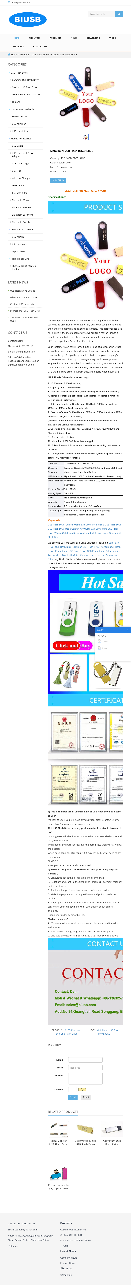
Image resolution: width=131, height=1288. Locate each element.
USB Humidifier (20, 131)
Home (16, 37)
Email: (60, 1067)
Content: (59, 1075)
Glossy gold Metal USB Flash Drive (85, 1142)
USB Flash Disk (63, 546)
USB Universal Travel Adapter (23, 155)
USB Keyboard (19, 243)
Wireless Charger (21, 178)
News (74, 37)
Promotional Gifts (20, 258)
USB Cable (17, 145)
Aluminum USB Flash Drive (112, 1142)
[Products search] (119, 14)
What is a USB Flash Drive (23, 297)
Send (73, 1097)
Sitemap (13, 1246)
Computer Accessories (92, 555)
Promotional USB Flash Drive (106, 524)
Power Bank (18, 185)
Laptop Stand (19, 251)
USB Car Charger (21, 163)
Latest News (68, 1251)
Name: (60, 1059)
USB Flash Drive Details (22, 290)
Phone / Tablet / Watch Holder (24, 267)
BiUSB (101, 636)
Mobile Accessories (21, 138)
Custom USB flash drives (23, 304)
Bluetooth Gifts (70, 555)
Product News (67, 1263)
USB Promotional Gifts (99, 550)
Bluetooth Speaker (22, 222)
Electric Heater (20, 116)
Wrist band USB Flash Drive (94, 533)
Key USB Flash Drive (90, 529)
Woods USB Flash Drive (66, 533)
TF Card (16, 101)
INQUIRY (59, 180)
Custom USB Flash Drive (64, 54)
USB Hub (16, 170)
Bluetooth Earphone (22, 214)
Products (55, 37)
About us (34, 37)
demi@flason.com (20, 2)
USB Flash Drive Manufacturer (63, 529)
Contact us (40, 46)
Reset (86, 1097)
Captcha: (59, 1089)
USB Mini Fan (19, 123)
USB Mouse (18, 236)
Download (93, 37)
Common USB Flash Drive (86, 546)
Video (112, 37)
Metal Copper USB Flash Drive (58, 1142)
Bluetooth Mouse (21, 200)
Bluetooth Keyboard (22, 207)
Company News (68, 1257)
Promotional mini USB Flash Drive (58, 1187)
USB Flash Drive (40, 54)
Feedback (18, 46)
